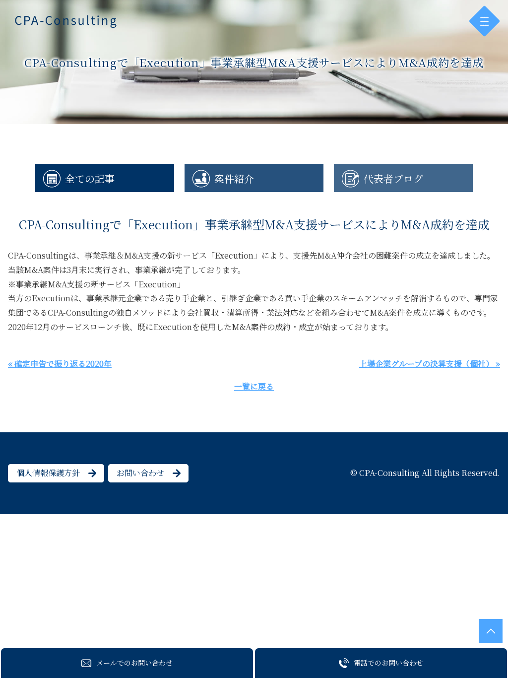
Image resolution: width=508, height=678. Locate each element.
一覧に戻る (254, 386)
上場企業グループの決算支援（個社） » (429, 363)
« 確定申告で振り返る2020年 (60, 363)
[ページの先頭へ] (491, 631)
